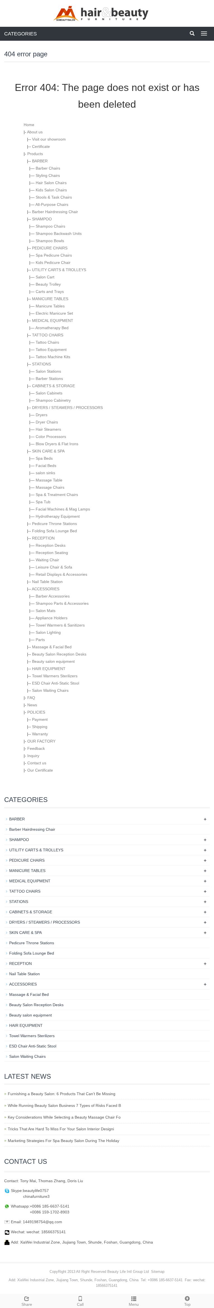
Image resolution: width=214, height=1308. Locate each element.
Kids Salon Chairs (51, 190)
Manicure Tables (50, 306)
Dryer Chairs (47, 422)
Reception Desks (50, 545)
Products (35, 153)
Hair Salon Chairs (51, 182)
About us (35, 132)
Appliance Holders (51, 618)
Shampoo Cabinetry (53, 400)
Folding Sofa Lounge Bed (54, 531)
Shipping (39, 726)
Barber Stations (49, 378)
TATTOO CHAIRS (47, 335)
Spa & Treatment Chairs (57, 494)
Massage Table (49, 480)
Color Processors (51, 436)
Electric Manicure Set (54, 313)
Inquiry (33, 755)
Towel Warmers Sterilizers (54, 676)
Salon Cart (45, 277)
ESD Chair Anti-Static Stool (55, 683)
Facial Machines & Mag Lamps (63, 509)
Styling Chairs (48, 175)
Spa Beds (44, 458)
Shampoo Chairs (50, 226)
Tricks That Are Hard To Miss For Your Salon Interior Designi (61, 1129)
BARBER (40, 161)
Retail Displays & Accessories (61, 574)
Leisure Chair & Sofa (54, 567)
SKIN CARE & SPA (48, 451)
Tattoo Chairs (47, 342)
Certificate (41, 146)
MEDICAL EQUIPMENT (52, 320)
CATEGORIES (20, 34)
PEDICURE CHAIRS (49, 248)
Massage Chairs (50, 487)
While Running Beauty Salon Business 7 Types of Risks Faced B (64, 1105)
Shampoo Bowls (50, 241)
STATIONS (41, 364)
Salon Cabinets (49, 393)
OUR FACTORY (41, 741)
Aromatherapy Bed (52, 328)
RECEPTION (43, 538)
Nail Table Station (47, 581)
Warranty (40, 734)
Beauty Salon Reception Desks (59, 654)
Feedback (36, 748)
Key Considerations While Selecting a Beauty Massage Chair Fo (64, 1117)
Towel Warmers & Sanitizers (60, 625)
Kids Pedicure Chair (53, 262)
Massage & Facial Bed (52, 647)
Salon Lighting (48, 632)
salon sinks (45, 473)
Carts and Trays (50, 291)
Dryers (41, 415)
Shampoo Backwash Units (59, 233)
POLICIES (36, 712)
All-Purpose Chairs (51, 204)
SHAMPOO (42, 219)
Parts (40, 639)
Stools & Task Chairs (54, 197)
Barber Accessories (53, 596)
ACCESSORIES (45, 589)
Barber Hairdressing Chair (55, 211)
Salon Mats (45, 610)
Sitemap (157, 1272)
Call (80, 1304)
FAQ (31, 697)
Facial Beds (46, 465)
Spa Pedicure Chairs (54, 255)
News (32, 705)
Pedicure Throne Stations (54, 523)
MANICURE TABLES (50, 299)
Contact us (36, 763)
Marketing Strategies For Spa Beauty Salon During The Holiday (63, 1140)
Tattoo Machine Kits (53, 357)
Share (26, 1304)
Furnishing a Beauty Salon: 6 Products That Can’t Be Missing (61, 1094)
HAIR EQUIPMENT (48, 668)
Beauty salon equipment (53, 661)
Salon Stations (48, 371)
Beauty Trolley (48, 284)
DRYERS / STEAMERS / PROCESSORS (67, 407)
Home (29, 124)
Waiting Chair (47, 560)
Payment (40, 719)
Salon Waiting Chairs (50, 690)
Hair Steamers (48, 429)
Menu (134, 1304)
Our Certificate (40, 770)
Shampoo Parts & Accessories (62, 603)
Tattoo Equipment (51, 349)
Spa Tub (43, 502)
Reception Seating (52, 552)
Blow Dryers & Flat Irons (57, 444)
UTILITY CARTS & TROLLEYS (59, 270)
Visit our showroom (49, 139)
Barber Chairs (48, 168)
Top (187, 1304)
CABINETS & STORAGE (53, 386)
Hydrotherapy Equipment (58, 516)
